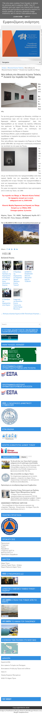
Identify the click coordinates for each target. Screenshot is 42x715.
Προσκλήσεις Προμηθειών (9, 554)
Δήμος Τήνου (5, 563)
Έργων (3, 547)
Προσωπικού (5, 543)
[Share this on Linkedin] (17, 249)
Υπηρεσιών (5, 545)
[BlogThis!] (5, 253)
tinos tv (3, 672)
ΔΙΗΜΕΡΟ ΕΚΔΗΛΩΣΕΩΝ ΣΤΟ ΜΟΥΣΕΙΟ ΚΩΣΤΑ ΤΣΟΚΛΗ (29, 276)
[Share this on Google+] (11, 249)
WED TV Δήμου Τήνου (8, 678)
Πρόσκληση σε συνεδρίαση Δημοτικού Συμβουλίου (19, 485)
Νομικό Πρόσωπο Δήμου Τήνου (11, 567)
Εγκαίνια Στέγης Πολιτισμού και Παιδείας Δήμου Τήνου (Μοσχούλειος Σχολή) (25, 491)
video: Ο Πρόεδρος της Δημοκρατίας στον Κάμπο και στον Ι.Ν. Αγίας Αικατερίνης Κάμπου (6, 278)
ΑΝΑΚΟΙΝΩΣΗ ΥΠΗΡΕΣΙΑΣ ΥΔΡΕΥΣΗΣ (14, 503)
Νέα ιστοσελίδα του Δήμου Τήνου (22, 474)
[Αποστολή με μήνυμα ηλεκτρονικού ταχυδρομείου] (3, 253)
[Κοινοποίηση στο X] (7, 253)
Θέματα (24, 457)
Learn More (18, 16)
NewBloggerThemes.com (33, 710)
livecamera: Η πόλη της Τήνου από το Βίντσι (15, 668)
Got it (27, 16)
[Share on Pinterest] (14, 249)
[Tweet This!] (9, 249)
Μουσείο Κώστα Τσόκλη (15, 68)
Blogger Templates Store (21, 712)
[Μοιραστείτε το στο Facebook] (10, 253)
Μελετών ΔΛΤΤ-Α (7, 552)
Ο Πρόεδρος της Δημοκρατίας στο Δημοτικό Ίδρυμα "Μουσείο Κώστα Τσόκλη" (17, 278)
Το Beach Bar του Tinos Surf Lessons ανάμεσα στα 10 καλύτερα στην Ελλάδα (24, 462)
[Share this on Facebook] (7, 249)
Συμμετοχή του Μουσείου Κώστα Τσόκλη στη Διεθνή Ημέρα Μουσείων (17, 304)
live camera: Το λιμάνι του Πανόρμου (13, 665)
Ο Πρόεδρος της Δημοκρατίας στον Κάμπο (6, 302)
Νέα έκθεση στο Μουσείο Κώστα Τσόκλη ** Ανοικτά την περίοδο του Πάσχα (21, 75)
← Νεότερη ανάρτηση (8, 314)
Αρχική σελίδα (19, 314)
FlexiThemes (10, 710)
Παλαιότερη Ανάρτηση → (33, 314)
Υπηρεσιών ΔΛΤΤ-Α (7, 551)
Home (4, 68)
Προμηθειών (5, 549)
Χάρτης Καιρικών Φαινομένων (11, 675)
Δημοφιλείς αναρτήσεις (10, 457)
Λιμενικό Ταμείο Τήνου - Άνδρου (11, 565)
